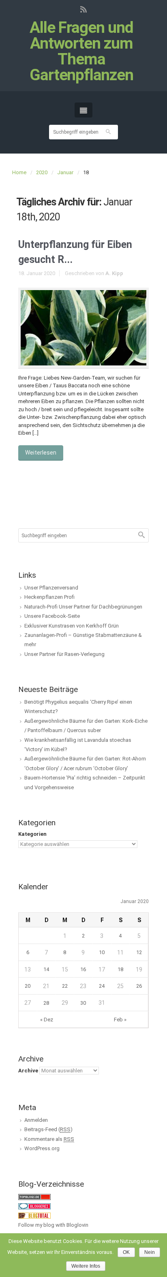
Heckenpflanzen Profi (49, 597)
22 (65, 986)
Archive (28, 1071)
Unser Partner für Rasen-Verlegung (64, 654)
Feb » (120, 1019)
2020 (41, 172)
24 (102, 986)
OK (126, 1252)
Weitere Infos (85, 1266)
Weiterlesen (40, 452)
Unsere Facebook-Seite (52, 616)
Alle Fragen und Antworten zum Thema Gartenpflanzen (81, 51)
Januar (65, 172)
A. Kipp (114, 273)
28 (46, 1003)
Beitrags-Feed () (48, 1129)
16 (83, 969)
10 (102, 952)
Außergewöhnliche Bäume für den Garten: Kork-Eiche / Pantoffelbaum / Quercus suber (86, 725)
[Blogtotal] (34, 1215)
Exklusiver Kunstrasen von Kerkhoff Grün (71, 626)
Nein (149, 1252)
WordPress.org (42, 1148)
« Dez (46, 1019)
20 (27, 986)
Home (19, 172)
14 (46, 969)
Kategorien (32, 834)
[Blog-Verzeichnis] (34, 1206)
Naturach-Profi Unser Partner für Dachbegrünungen (83, 607)
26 (139, 986)
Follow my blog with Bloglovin (53, 1225)
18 (120, 969)
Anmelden (36, 1120)
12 (139, 952)
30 (83, 1003)
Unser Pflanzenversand (51, 588)
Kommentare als (49, 1139)
